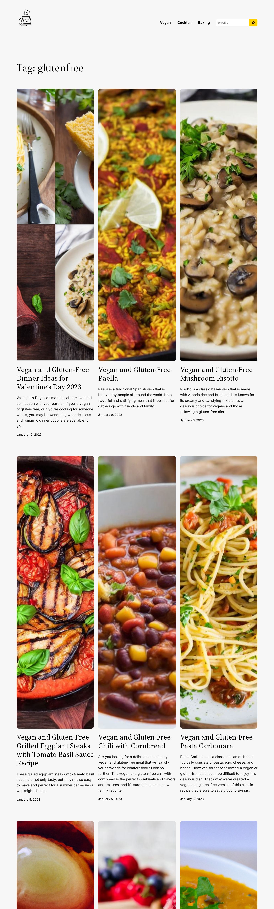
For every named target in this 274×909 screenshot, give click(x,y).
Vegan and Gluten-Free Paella (134, 373)
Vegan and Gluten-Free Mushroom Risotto (216, 373)
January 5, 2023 (28, 799)
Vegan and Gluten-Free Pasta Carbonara (216, 741)
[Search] (253, 22)
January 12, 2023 (29, 434)
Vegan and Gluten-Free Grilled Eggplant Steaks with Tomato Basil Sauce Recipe (55, 750)
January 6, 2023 (192, 420)
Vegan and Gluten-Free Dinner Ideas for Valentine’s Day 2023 (53, 378)
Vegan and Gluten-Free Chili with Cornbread (134, 741)
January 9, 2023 (110, 415)
